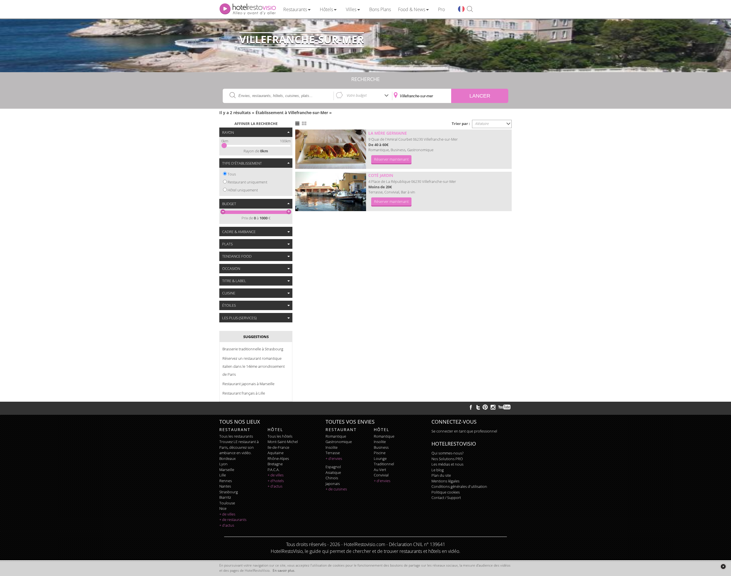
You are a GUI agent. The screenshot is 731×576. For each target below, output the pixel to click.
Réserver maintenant (391, 159)
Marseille (226, 469)
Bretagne (275, 463)
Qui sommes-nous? (447, 453)
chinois (332, 477)
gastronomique (339, 441)
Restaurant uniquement (247, 182)
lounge (380, 458)
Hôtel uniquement (243, 190)
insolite (332, 447)
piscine (379, 452)
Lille (222, 475)
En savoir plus (283, 570)
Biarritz (225, 497)
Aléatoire (482, 123)
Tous (232, 174)
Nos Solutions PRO (447, 458)
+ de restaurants (232, 519)
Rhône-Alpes (278, 458)
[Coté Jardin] (330, 191)
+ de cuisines (336, 489)
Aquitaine (276, 452)
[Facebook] (471, 407)
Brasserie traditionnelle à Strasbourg (252, 348)
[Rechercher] (469, 9)
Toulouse (227, 503)
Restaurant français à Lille (243, 393)
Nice (222, 508)
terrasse (333, 452)
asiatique (333, 472)
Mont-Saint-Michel (283, 441)
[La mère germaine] (330, 149)
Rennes (225, 480)
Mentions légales (445, 481)
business (381, 447)
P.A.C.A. (274, 469)
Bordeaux (227, 458)
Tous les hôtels (280, 436)
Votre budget (357, 95)
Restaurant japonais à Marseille (248, 383)
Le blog (437, 469)
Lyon (223, 463)
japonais (333, 483)
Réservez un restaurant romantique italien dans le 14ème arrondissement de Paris (253, 366)
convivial (381, 475)
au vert (380, 469)
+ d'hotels (276, 480)
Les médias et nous (447, 464)
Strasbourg (228, 491)
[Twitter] (478, 407)
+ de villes (227, 514)
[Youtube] (505, 407)
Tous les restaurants (236, 436)
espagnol (333, 466)
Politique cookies (445, 492)
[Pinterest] (485, 407)
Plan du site (441, 475)
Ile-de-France (278, 447)
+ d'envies (334, 458)
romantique (336, 436)
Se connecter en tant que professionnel (464, 431)
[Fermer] (723, 566)
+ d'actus (226, 525)
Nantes (225, 486)
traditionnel (384, 463)
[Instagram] (493, 408)
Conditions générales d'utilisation (459, 486)
